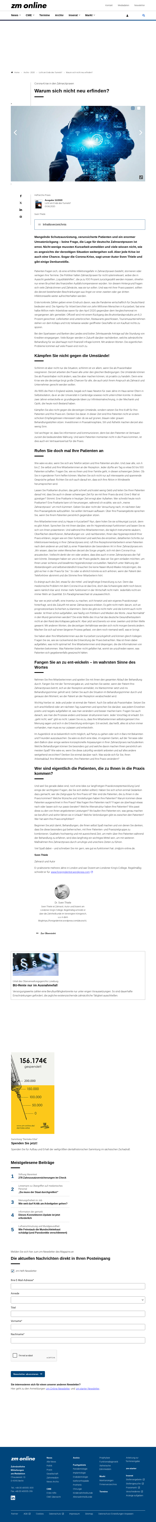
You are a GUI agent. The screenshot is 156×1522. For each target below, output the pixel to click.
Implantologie (79, 1473)
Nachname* (18, 1334)
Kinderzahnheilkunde (83, 1493)
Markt (88, 15)
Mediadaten (123, 5)
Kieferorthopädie (81, 1481)
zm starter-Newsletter (87, 1389)
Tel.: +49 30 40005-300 (22, 1488)
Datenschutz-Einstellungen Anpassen (115, 1514)
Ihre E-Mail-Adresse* (22, 1280)
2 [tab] (139, 108)
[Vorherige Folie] (15, 132)
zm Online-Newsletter (58, 1389)
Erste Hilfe (51, 1493)
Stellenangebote (134, 1480)
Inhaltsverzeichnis (54, 224)
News (14, 15)
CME (29, 15)
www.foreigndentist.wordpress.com (70, 872)
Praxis (49, 1470)
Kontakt (109, 5)
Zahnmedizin (53, 1478)
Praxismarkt (131, 1488)
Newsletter (139, 5)
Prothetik (77, 1485)
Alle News (51, 1462)
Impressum (74, 1514)
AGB (26, 1514)
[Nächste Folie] (141, 132)
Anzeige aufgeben (134, 1496)
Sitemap (89, 1514)
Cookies (40, 1514)
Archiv (59, 15)
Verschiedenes (133, 1492)
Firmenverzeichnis (108, 1484)
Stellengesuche (133, 1484)
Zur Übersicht (48, 933)
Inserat (73, 15)
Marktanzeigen (106, 1480)
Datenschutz (55, 1514)
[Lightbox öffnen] (141, 177)
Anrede (15, 1293)
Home (17, 72)
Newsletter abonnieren (26, 1374)
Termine (44, 15)
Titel (13, 1307)
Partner (14, 1514)
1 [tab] (133, 108)
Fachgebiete (79, 1465)
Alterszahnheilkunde (82, 1497)
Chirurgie (77, 1489)
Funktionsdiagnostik (108, 1462)
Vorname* (16, 1321)
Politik (49, 1466)
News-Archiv (53, 1482)
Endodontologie (80, 1477)
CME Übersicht (54, 1497)
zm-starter (131, 1468)
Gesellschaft (52, 1474)
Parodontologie (80, 1469)
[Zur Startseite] (29, 5)
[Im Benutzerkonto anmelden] (127, 16)
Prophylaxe (104, 1458)
